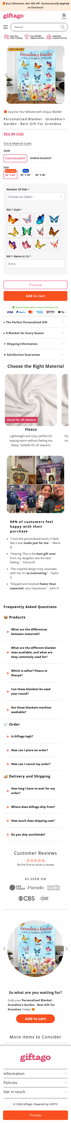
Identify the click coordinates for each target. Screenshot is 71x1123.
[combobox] (39, 27)
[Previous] (6, 75)
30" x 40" (25, 175)
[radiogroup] (35, 231)
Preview (35, 285)
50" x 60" (10, 175)
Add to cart (35, 1018)
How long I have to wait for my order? (33, 790)
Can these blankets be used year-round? (31, 691)
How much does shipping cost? (33, 820)
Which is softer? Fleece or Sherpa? (29, 673)
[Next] (65, 75)
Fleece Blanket (15, 158)
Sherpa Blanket (40, 158)
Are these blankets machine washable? (31, 710)
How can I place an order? (29, 750)
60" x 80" (40, 175)
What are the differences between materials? (29, 631)
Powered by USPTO (46, 1104)
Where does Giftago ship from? (33, 807)
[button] (35, 189)
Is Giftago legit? (22, 736)
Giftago (27, 1104)
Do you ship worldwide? (28, 834)
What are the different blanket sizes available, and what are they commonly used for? (33, 652)
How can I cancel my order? (30, 764)
